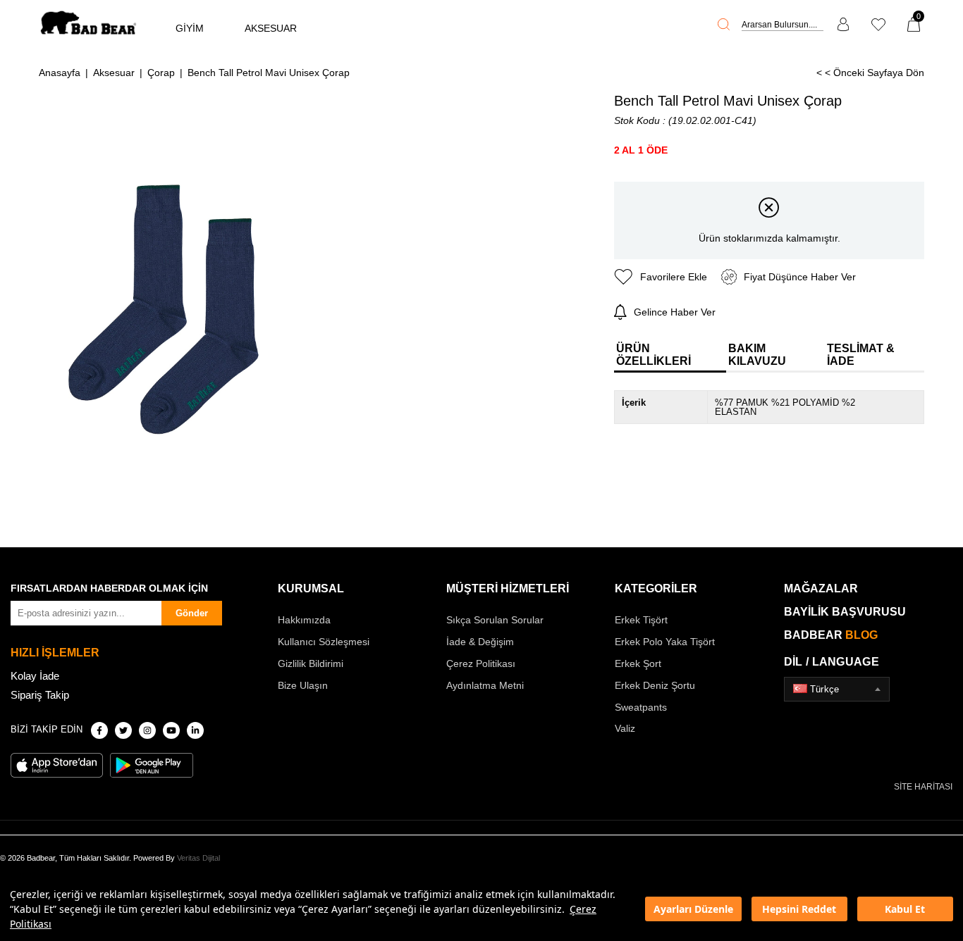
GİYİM (190, 28)
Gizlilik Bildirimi (310, 663)
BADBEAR (831, 635)
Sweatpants (641, 707)
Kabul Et (905, 909)
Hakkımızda (304, 619)
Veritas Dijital (198, 858)
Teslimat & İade (861, 354)
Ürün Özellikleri (653, 354)
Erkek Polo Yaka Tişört (665, 641)
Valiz (625, 728)
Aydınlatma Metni (485, 685)
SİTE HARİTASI (923, 787)
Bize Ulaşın (303, 685)
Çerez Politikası (480, 663)
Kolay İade (35, 676)
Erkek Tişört (641, 619)
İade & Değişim (480, 641)
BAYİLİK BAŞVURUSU (845, 612)
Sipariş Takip (40, 695)
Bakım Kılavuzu (757, 354)
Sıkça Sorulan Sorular (495, 619)
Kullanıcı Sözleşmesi (323, 641)
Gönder (192, 613)
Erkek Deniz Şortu (655, 685)
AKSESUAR (271, 28)
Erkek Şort (638, 663)
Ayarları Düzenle (693, 909)
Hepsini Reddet (799, 909)
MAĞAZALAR (821, 588)
